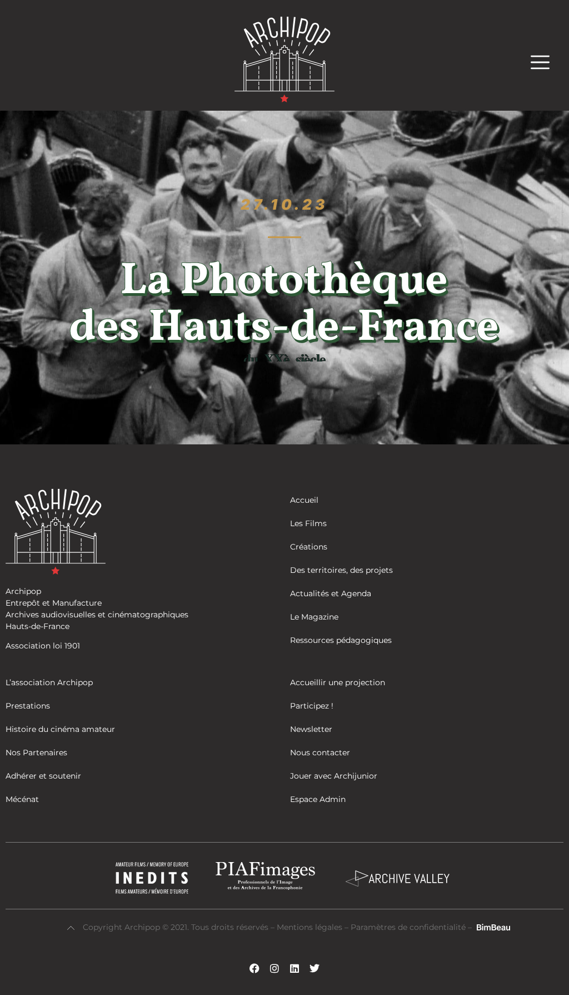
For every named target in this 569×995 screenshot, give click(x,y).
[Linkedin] (294, 968)
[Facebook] (254, 968)
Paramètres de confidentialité (408, 927)
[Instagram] (274, 968)
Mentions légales (311, 927)
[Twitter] (315, 968)
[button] (546, 62)
